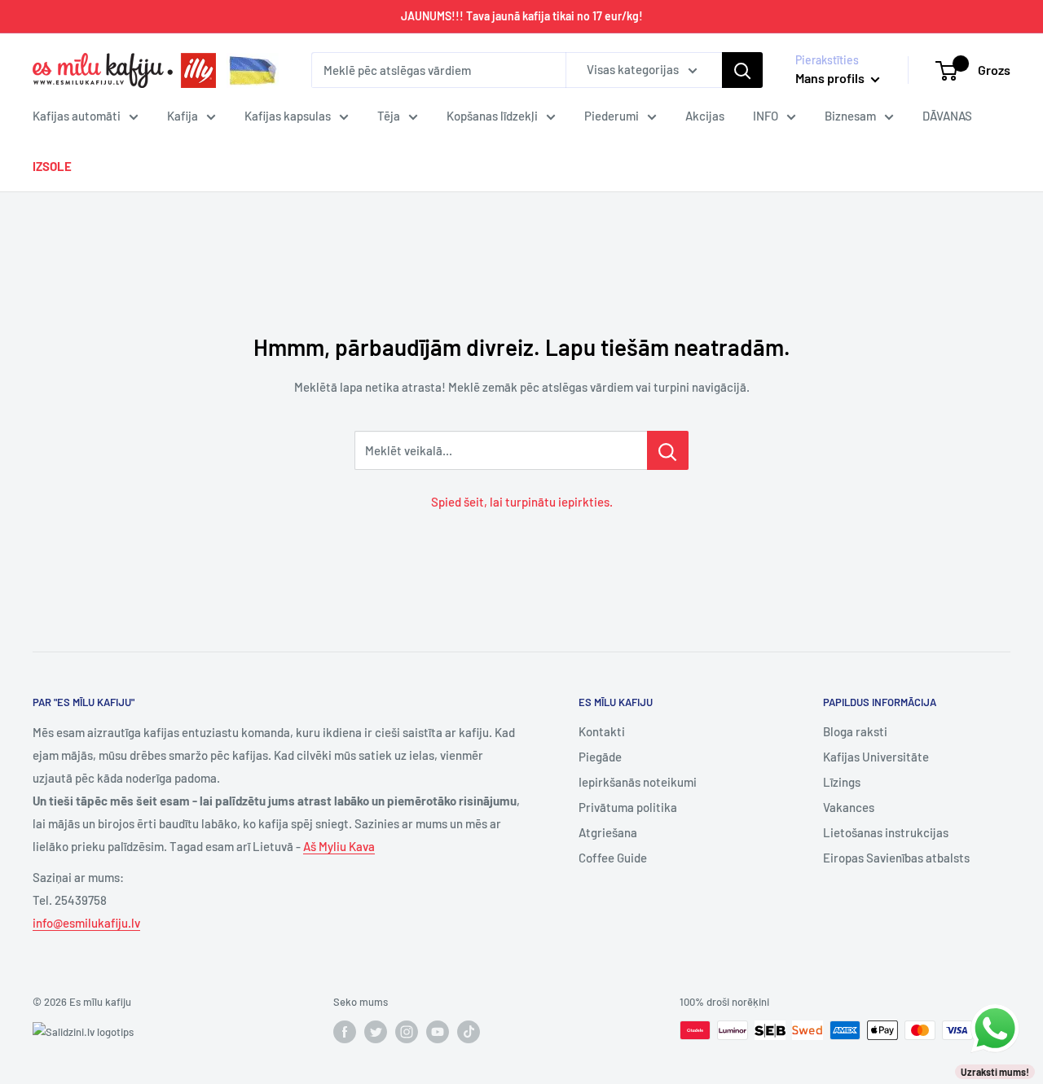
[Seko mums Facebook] (344, 1031)
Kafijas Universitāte (876, 756)
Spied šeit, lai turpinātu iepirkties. (522, 501)
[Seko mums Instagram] (406, 1031)
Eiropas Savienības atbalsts (896, 857)
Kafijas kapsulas (287, 115)
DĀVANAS (947, 115)
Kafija (182, 115)
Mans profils (831, 78)
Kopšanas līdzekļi (492, 115)
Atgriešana (608, 832)
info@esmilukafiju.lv (86, 922)
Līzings (841, 782)
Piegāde (600, 756)
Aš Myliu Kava (339, 846)
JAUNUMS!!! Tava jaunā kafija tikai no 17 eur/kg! (522, 16)
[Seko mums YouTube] (437, 1031)
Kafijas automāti (77, 115)
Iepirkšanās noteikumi (638, 782)
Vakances (848, 807)
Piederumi (611, 115)
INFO (765, 115)
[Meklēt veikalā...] (668, 450)
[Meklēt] (742, 70)
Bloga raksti (855, 731)
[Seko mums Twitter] (375, 1031)
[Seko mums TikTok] (468, 1031)
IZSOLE (52, 166)
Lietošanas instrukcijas (885, 832)
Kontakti (602, 731)
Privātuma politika (628, 807)
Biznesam (850, 115)
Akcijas (704, 115)
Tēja (388, 115)
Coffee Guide (613, 857)
